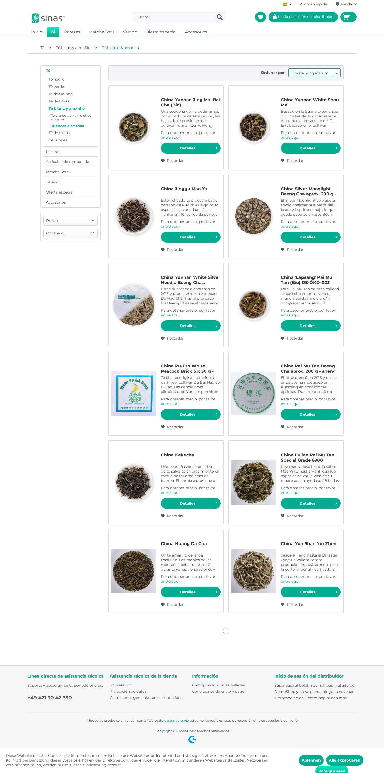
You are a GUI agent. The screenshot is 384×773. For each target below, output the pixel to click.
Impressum (120, 685)
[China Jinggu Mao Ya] (133, 216)
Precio (52, 220)
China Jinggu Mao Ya (184, 188)
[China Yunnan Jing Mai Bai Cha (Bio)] (133, 127)
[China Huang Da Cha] (133, 571)
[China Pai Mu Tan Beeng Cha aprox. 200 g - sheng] (253, 393)
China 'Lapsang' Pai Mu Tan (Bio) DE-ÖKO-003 (306, 280)
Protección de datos (128, 691)
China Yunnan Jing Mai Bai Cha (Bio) (190, 102)
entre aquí (170, 137)
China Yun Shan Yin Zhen (308, 543)
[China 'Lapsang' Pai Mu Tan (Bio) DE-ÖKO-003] (253, 304)
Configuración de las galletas (218, 685)
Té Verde (56, 86)
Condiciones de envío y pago (218, 691)
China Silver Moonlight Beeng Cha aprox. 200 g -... (310, 191)
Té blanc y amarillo (67, 108)
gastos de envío (176, 720)
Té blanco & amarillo (67, 126)
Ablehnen (311, 760)
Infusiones (58, 140)
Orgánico (54, 233)
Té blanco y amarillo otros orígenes (71, 117)
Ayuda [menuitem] (346, 4)
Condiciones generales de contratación (145, 697)
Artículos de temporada (67, 161)
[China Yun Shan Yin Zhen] (253, 571)
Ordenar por (273, 72)
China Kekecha (177, 454)
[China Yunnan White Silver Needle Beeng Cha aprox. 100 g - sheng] (133, 304)
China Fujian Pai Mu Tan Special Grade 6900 (307, 457)
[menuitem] (179, 17)
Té (48, 70)
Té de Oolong (61, 94)
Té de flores (59, 101)
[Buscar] (219, 17)
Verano (52, 182)
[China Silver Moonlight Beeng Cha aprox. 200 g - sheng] (253, 216)
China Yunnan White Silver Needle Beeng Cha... (190, 280)
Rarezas (53, 151)
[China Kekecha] (133, 482)
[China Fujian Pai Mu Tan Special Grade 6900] (253, 482)
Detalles (187, 148)
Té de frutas (59, 132)
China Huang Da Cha (184, 543)
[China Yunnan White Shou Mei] (253, 127)
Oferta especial (59, 192)
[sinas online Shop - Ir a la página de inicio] (48, 18)
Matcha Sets (57, 172)
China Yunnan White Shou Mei (310, 102)
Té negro (57, 79)
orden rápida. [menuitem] (315, 4)
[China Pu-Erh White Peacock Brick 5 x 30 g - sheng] (133, 393)
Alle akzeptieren (344, 760)
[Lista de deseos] (260, 17)
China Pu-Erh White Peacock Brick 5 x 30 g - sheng (187, 369)
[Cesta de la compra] (348, 17)
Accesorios (56, 202)
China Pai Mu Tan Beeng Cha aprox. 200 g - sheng (308, 369)
